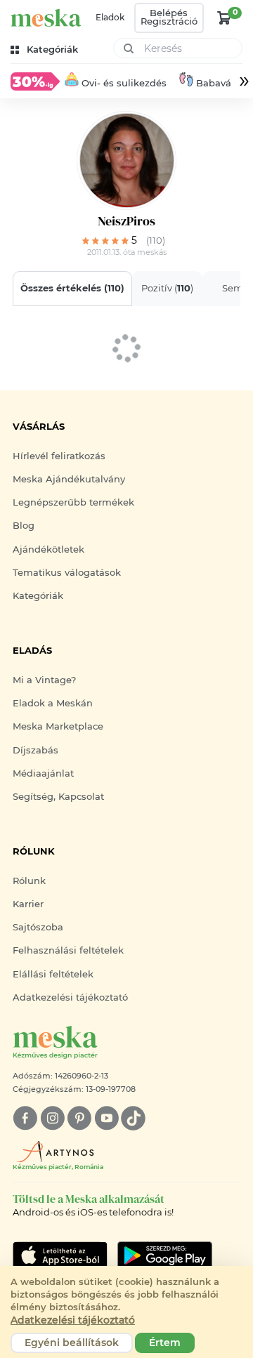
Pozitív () (167, 288)
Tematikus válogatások (67, 572)
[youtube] (106, 1118)
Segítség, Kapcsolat (58, 796)
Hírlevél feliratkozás (59, 456)
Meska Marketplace (58, 726)
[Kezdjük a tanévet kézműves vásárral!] (35, 81)
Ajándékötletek (48, 549)
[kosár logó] (224, 17)
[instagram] (52, 1118)
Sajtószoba (38, 927)
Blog (23, 525)
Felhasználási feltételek (68, 950)
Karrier (28, 904)
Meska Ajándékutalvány (69, 479)
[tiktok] (133, 1118)
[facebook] (25, 1118)
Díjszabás (35, 750)
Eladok (110, 17)
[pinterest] (79, 1118)
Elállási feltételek (53, 974)
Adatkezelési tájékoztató (70, 997)
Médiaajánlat (43, 773)
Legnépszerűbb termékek (73, 502)
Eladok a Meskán (53, 703)
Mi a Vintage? (44, 680)
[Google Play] (60, 1255)
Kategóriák (38, 596)
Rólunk (29, 881)
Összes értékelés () (72, 288)
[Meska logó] (46, 18)
